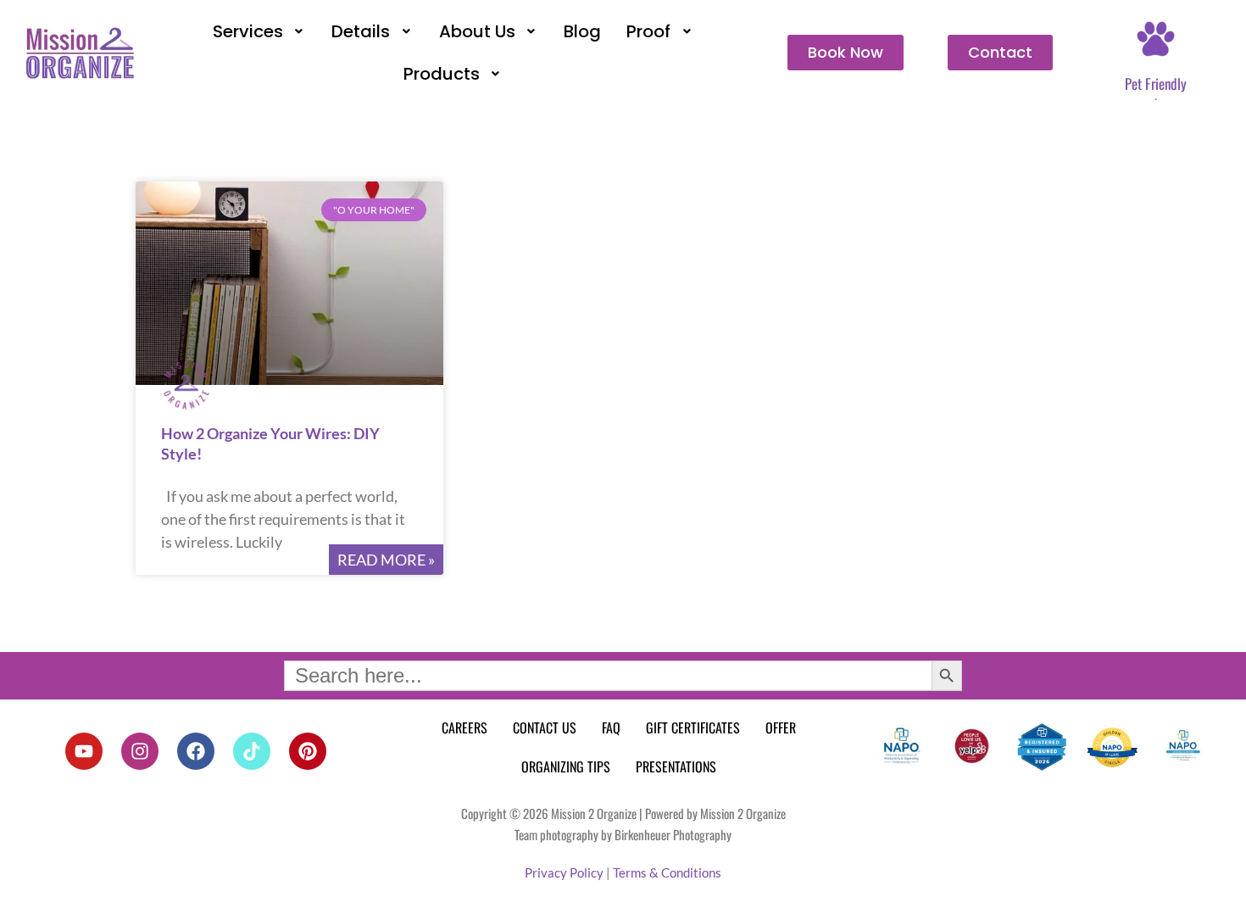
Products (441, 74)
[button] (260, 31)
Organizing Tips (565, 766)
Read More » (386, 559)
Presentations (676, 766)
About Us (477, 31)
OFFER (780, 727)
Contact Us (544, 727)
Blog (582, 31)
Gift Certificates (693, 727)
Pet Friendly (1156, 83)
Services (248, 31)
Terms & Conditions (667, 872)
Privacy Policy (564, 872)
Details (360, 31)
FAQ (611, 727)
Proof (648, 31)
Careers (464, 727)
